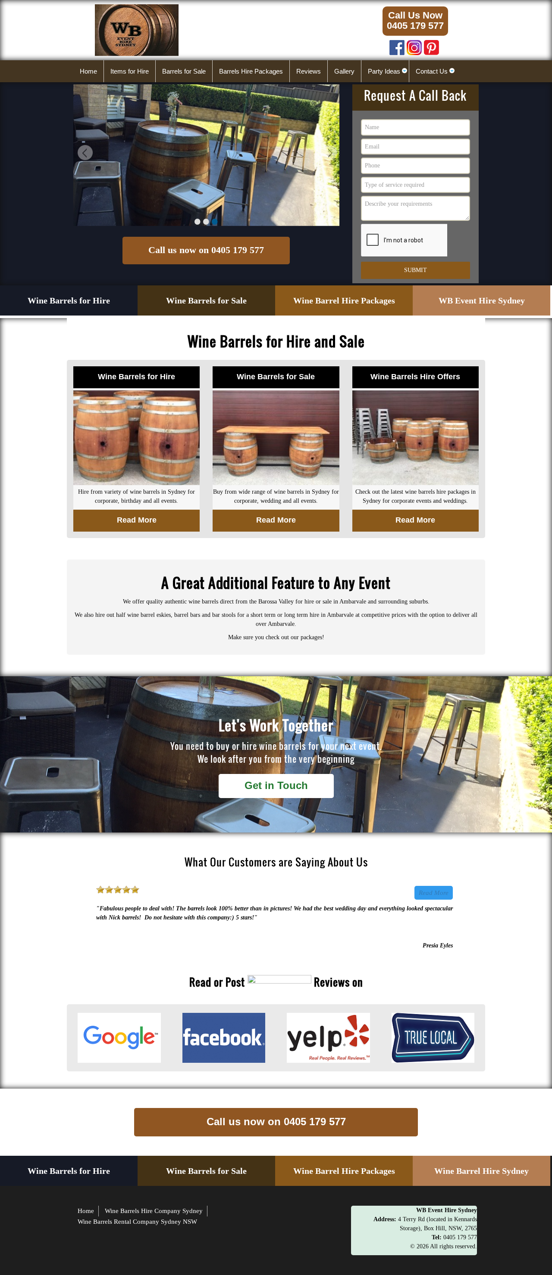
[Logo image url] (137, 29)
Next (328, 154)
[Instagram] (414, 45)
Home (86, 1210)
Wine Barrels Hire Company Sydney (154, 1210)
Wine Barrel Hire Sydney (481, 1171)
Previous (84, 154)
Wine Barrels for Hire (69, 300)
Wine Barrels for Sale (206, 300)
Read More (433, 892)
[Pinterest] (431, 45)
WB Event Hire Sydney (482, 300)
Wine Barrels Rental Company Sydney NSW (137, 1221)
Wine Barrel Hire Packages (344, 300)
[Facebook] (397, 45)
